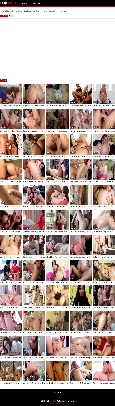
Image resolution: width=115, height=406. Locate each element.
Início (2, 11)
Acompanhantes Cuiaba (57, 403)
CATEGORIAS (36, 3)
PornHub (9, 11)
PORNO (8, 3)
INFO (4, 80)
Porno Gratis (25, 3)
